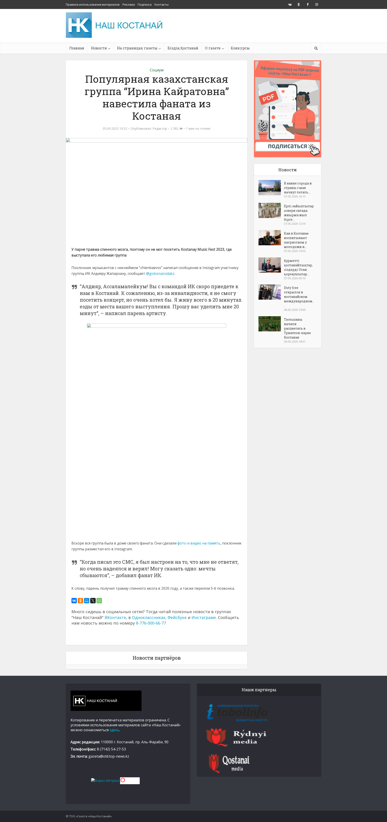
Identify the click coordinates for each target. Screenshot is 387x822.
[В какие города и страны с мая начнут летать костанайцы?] (271, 187)
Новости (99, 48)
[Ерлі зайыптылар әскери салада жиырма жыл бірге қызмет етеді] (271, 210)
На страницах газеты (137, 48)
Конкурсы (240, 48)
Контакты (162, 4)
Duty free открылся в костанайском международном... (299, 297)
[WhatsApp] (99, 600)
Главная (76, 48)
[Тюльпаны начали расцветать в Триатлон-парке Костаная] (271, 323)
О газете (213, 48)
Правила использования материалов (93, 4)
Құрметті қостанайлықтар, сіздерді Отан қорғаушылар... (298, 267)
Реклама (129, 4)
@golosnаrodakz (160, 273)
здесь (114, 729)
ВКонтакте (115, 617)
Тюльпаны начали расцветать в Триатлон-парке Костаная (297, 328)
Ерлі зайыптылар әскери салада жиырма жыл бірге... (299, 213)
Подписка (145, 4)
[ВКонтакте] (74, 600)
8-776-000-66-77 (151, 623)
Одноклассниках (148, 617)
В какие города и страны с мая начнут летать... (298, 187)
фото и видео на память (198, 543)
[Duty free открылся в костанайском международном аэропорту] (271, 292)
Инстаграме (203, 617)
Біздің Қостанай (183, 48)
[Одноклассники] (80, 600)
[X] (93, 600)
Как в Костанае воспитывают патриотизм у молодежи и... (296, 240)
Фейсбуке (177, 617)
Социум (156, 70)
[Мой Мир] (86, 600)
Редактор (160, 129)
